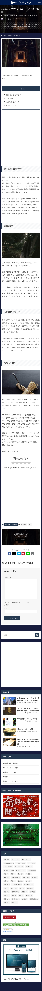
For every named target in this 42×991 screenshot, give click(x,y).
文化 (28, 881)
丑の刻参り (10, 98)
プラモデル (9, 870)
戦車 (21, 881)
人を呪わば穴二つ (12, 101)
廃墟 (34, 877)
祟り (21, 888)
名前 (5, 609)
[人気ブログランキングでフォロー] (16, 926)
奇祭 (28, 874)
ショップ (8, 867)
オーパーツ (26, 859)
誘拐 (21, 895)
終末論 (25, 892)
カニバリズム (9, 863)
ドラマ (29, 867)
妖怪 (6, 877)
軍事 (7, 899)
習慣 (32, 892)
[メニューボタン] (39, 2)
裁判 (14, 895)
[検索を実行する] (37, 635)
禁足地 (30, 888)
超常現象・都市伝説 (9, 16)
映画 (7, 885)
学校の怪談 (16, 877)
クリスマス (20, 863)
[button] (9, 553)
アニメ (15, 859)
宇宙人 (26, 877)
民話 (6, 888)
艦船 (6, 895)
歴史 (6, 777)
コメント (7, 577)
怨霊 (6, 881)
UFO (6, 859)
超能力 (29, 895)
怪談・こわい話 (10, 772)
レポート (20, 870)
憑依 (13, 881)
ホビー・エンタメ (11, 781)
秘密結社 (15, 892)
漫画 (14, 888)
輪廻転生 (16, 899)
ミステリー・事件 (11, 768)
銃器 (6, 902)
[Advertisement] (21, 137)
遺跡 (24, 899)
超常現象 (20, 15)
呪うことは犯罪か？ (13, 94)
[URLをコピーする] (32, 553)
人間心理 (32, 870)
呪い (26, 15)
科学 (6, 892)
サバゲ (31, 863)
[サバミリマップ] (21, 2)
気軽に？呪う (11, 105)
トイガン (19, 867)
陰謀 (14, 902)
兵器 (6, 874)
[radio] (13, 463)
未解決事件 (17, 885)
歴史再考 (28, 885)
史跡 (13, 874)
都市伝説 (33, 899)
